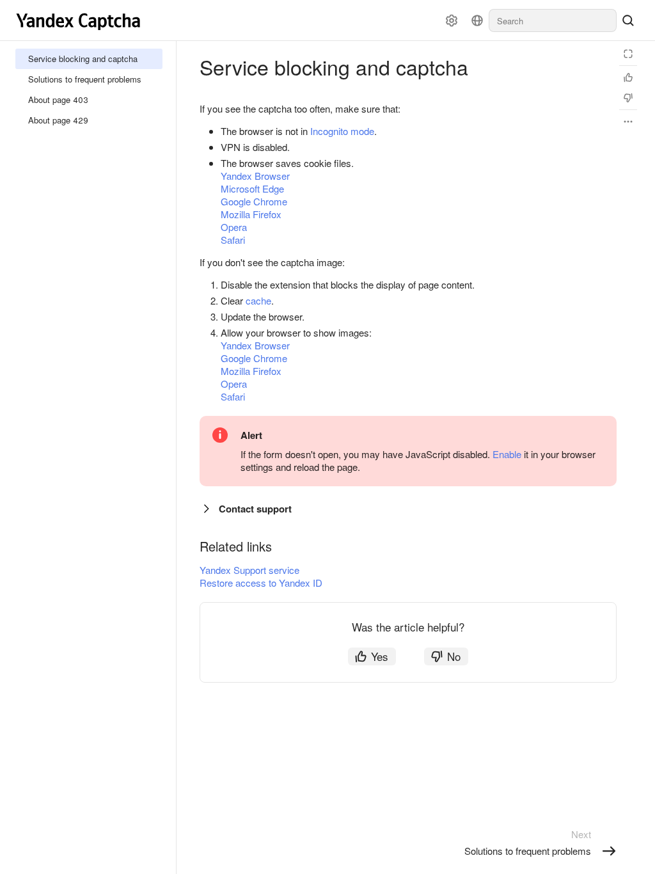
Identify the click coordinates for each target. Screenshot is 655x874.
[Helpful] (628, 77)
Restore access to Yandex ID (261, 582)
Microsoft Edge (252, 188)
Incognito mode (342, 131)
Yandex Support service (249, 569)
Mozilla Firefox (251, 214)
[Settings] (451, 20)
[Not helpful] (628, 98)
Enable (507, 454)
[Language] (477, 20)
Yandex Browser (255, 175)
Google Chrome (254, 201)
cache (258, 300)
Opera (234, 227)
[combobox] (552, 20)
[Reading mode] (628, 54)
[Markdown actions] (628, 122)
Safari (233, 239)
